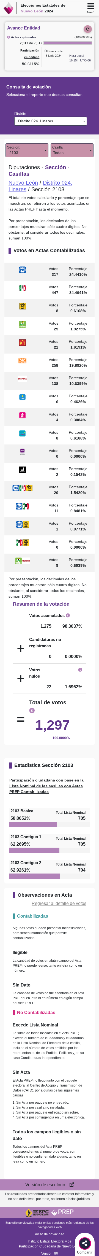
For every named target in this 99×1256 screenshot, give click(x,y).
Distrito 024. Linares (34, 121)
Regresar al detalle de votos (59, 903)
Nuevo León (23, 183)
